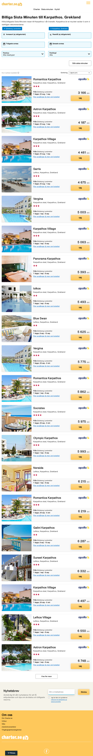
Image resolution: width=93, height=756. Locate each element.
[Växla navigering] (88, 3)
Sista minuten (47, 9)
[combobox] (25, 36)
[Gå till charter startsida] (12, 3)
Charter (36, 9)
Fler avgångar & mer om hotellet (46, 97)
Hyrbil (57, 9)
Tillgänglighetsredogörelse (11, 730)
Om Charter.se (7, 718)
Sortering (64, 72)
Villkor (4, 721)
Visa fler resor (46, 676)
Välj (80, 98)
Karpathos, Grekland (59, 28)
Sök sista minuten (80, 63)
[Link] (46, 751)
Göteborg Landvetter (13, 28)
